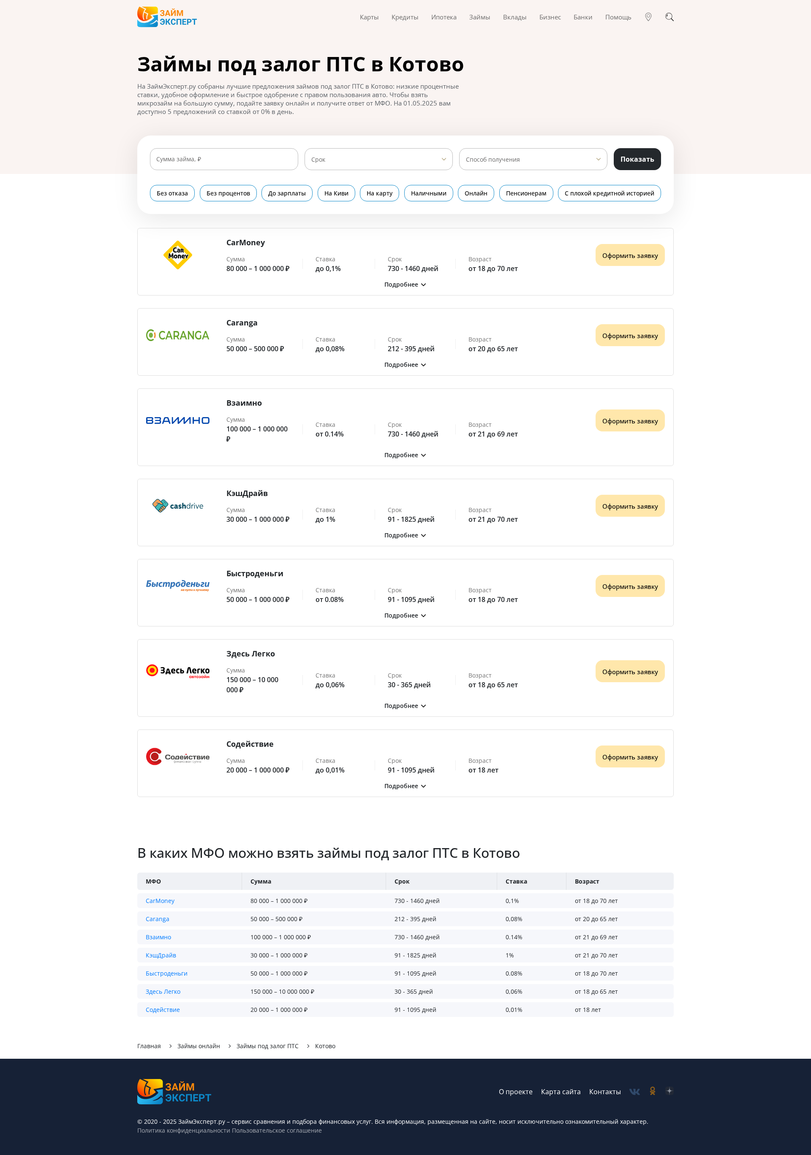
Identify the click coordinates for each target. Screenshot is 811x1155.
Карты (369, 17)
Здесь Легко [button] (163, 991)
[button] (405, 284)
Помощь (618, 17)
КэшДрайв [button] (161, 955)
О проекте (516, 1091)
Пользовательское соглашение (276, 1130)
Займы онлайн (198, 1046)
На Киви (336, 193)
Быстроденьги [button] (167, 973)
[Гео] (648, 17)
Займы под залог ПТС (268, 1046)
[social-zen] (669, 1092)
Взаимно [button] (158, 937)
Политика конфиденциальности (183, 1130)
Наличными (428, 193)
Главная (149, 1046)
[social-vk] (634, 1092)
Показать (637, 159)
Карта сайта (561, 1091)
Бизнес (550, 17)
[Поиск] (669, 17)
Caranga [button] (157, 919)
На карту (379, 193)
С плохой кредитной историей (609, 193)
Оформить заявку (630, 255)
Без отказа (172, 193)
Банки (583, 17)
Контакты (605, 1091)
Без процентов (228, 193)
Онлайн (476, 193)
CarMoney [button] (160, 901)
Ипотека (444, 17)
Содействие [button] (163, 1010)
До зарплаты (287, 193)
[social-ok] (652, 1092)
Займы (479, 17)
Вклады (515, 17)
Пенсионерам (526, 193)
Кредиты (405, 17)
